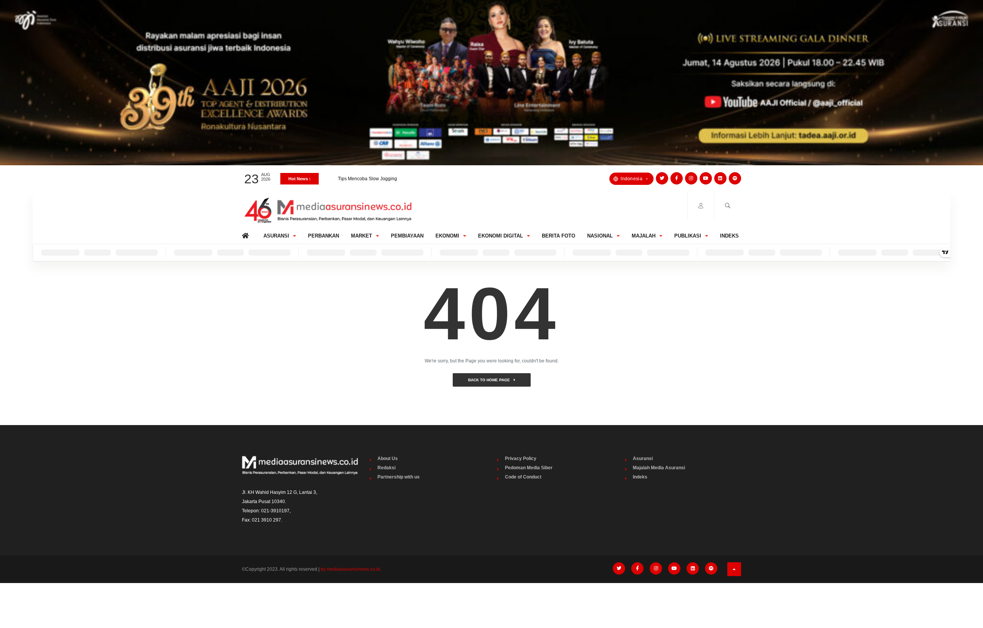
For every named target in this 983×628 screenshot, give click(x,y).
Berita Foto (558, 236)
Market (361, 236)
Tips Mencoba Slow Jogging (367, 173)
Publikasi (687, 236)
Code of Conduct (523, 477)
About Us (387, 458)
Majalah (643, 236)
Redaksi (386, 467)
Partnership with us (398, 477)
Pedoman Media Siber (529, 467)
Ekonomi (447, 236)
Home (247, 234)
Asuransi (276, 236)
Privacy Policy (520, 458)
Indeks (729, 236)
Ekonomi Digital (500, 236)
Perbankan (323, 236)
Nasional (600, 236)
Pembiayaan (407, 236)
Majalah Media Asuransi (659, 467)
